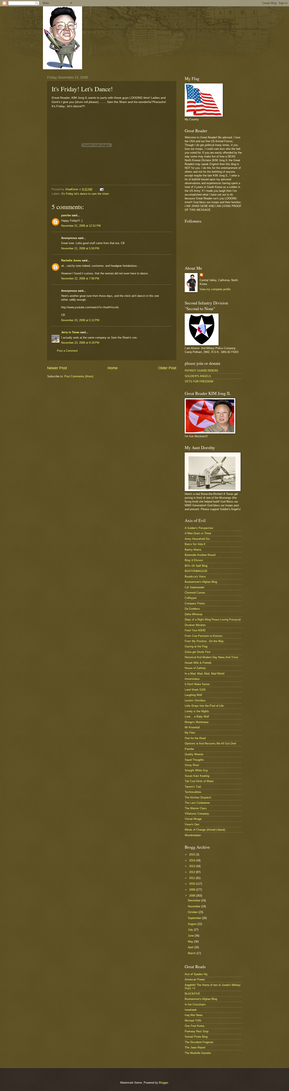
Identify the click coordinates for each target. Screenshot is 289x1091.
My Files (190, 732)
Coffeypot (191, 598)
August (192, 924)
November (194, 906)
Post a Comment (67, 350)
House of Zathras (195, 668)
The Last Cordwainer (197, 802)
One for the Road (195, 738)
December (194, 900)
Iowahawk (191, 1009)
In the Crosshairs (195, 1004)
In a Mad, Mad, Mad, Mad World (204, 673)
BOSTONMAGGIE (196, 571)
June (191, 935)
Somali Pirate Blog (196, 1036)
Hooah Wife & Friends (198, 662)
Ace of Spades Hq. (196, 974)
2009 (192, 889)
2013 (192, 866)
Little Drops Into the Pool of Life (204, 705)
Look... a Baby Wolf (197, 716)
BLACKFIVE (192, 993)
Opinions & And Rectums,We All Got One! (210, 743)
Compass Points (195, 603)
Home (112, 368)
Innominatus (192, 678)
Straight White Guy (196, 770)
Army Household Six (197, 538)
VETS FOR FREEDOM (199, 381)
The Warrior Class (196, 808)
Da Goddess (192, 608)
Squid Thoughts (194, 759)
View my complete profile (215, 289)
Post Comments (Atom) (78, 376)
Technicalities (193, 792)
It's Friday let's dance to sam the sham (85, 193)
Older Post (167, 368)
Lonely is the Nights (197, 711)
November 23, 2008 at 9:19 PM (80, 342)
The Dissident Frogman (199, 1042)
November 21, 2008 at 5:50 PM (80, 248)
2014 (192, 860)
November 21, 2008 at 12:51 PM (81, 225)
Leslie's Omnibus (195, 700)
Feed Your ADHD (195, 630)
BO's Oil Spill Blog (196, 565)
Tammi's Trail (193, 786)
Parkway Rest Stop (196, 1031)
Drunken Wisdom (195, 625)
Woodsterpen (193, 835)
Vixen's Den (192, 824)
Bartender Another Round (200, 555)
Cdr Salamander (194, 587)
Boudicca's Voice (195, 576)
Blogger (163, 1082)
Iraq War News (194, 1015)
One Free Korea (194, 1025)
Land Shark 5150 (195, 689)
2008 (192, 895)
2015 (192, 854)
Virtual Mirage (193, 818)
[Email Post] (102, 189)
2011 (192, 878)
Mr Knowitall (192, 727)
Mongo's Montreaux (197, 722)
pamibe (66, 215)
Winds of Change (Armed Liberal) (205, 829)
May (191, 941)
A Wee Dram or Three (198, 533)
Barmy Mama (193, 549)
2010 (192, 883)
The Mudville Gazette (198, 1053)
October (193, 912)
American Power (195, 979)
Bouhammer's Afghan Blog (201, 581)
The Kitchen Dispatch (198, 797)
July (191, 929)
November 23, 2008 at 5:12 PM (80, 320)
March (192, 953)
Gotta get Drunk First (198, 652)
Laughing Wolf (193, 695)
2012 (192, 872)
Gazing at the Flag (196, 646)
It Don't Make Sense (197, 684)
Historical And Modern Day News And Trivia (211, 657)
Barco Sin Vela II (195, 544)
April (191, 947)
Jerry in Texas (70, 332)
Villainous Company (197, 813)
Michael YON (193, 1020)
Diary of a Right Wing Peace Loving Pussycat (213, 619)
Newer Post (57, 368)
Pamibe (189, 749)
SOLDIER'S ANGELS (198, 376)
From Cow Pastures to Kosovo (203, 635)
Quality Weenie (194, 754)
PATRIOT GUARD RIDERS (201, 370)
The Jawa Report (195, 1047)
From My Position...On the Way (204, 641)
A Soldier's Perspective (199, 528)
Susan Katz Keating (197, 775)
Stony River (192, 765)
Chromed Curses (195, 592)
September (195, 918)
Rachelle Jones (71, 260)
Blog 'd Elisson (194, 560)
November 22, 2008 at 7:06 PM (80, 278)
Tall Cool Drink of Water (199, 781)
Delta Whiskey (193, 614)
